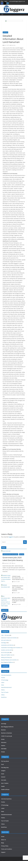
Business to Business (6, 733)
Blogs (2, 843)
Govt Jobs (22, 554)
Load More (5, 666)
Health (3, 786)
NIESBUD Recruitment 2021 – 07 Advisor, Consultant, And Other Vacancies (17, 588)
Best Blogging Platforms (7, 662)
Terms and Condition (6, 849)
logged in (11, 537)
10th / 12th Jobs (5, 635)
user (14, 563)
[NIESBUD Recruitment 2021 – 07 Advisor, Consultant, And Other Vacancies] (6, 589)
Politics (3, 690)
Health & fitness (5, 789)
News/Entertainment (6, 687)
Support (3, 852)
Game (2, 773)
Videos (2, 694)
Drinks (2, 739)
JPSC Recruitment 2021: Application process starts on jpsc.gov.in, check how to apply (18, 600)
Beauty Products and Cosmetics (9, 660)
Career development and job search (10, 554)
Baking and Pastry (5, 657)
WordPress (4, 697)
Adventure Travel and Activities (9, 637)
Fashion (3, 745)
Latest (2, 682)
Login (5, 1)
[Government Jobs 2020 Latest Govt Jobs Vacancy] (14, 551)
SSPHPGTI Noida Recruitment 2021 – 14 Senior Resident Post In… (18, 578)
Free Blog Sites (5, 767)
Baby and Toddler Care (7, 655)
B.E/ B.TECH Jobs (5, 652)
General (3, 777)
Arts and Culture (5, 640)
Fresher (3, 677)
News (2, 685)
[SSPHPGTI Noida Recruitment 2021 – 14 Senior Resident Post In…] (6, 579)
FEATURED (3, 748)
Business (3, 730)
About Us (3, 839)
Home (2, 836)
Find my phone (5, 761)
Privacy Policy (4, 846)
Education (3, 742)
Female (3, 752)
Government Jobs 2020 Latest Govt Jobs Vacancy (13, 558)
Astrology (5, 32)
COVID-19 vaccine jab (6, 736)
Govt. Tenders (4, 783)
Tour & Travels (4, 692)
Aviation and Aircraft (6, 650)
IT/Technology (4, 680)
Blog (2, 1)
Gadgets (3, 770)
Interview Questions (6, 675)
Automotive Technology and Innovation (11, 647)
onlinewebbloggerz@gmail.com (17, 1)
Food (2, 764)
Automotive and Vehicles (7, 645)
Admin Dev (13, 45)
